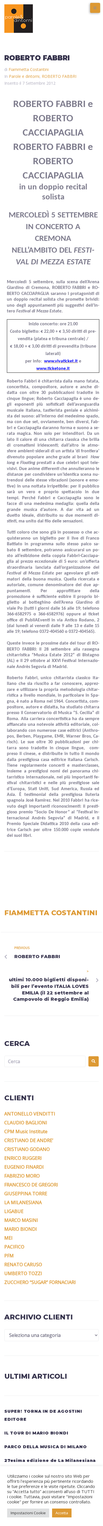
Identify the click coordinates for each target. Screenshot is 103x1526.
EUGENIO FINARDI (24, 1167)
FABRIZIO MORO (22, 1176)
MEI (8, 1238)
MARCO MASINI (21, 1220)
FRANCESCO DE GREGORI (31, 1185)
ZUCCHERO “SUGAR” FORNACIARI (40, 1282)
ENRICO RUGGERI (23, 1158)
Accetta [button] (62, 1512)
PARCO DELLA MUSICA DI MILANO (45, 1446)
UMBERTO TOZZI (23, 1273)
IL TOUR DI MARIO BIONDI (36, 1433)
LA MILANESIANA (23, 1202)
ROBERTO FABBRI (59, 76)
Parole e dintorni (24, 76)
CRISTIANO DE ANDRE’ (28, 1140)
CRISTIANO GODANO (27, 1149)
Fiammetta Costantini (29, 69)
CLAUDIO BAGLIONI (25, 1122)
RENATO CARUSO (23, 1264)
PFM (9, 1255)
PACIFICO (14, 1247)
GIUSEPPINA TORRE (25, 1193)
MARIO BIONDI (20, 1229)
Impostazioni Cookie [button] (28, 1512)
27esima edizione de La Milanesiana (50, 1460)
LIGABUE (13, 1211)
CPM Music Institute (25, 1131)
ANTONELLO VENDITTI (29, 1114)
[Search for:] (45, 1061)
